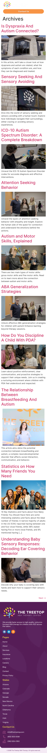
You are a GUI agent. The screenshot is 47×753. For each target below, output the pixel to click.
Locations (6, 658)
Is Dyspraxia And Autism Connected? (20, 28)
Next (42, 598)
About (5, 646)
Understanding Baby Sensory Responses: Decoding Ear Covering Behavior (23, 546)
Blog (4, 667)
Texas (5, 714)
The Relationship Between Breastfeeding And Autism (19, 397)
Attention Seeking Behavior (18, 185)
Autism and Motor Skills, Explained (18, 238)
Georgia (6, 693)
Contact (6, 671)
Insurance (6, 654)
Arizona (6, 684)
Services (6, 650)
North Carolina (8, 705)
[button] (40, 5)
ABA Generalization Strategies (19, 289)
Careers (6, 663)
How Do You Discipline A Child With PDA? (22, 337)
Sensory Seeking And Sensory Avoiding (21, 79)
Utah (4, 718)
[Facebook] (4, 632)
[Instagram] (13, 632)
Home (5, 642)
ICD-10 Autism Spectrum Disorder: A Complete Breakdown (21, 135)
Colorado (6, 689)
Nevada (5, 697)
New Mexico (7, 701)
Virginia (5, 722)
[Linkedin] (9, 632)
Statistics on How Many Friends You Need (18, 471)
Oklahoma (7, 710)
